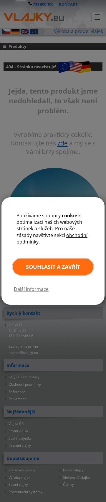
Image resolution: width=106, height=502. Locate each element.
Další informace (31, 289)
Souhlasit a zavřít (53, 266)
